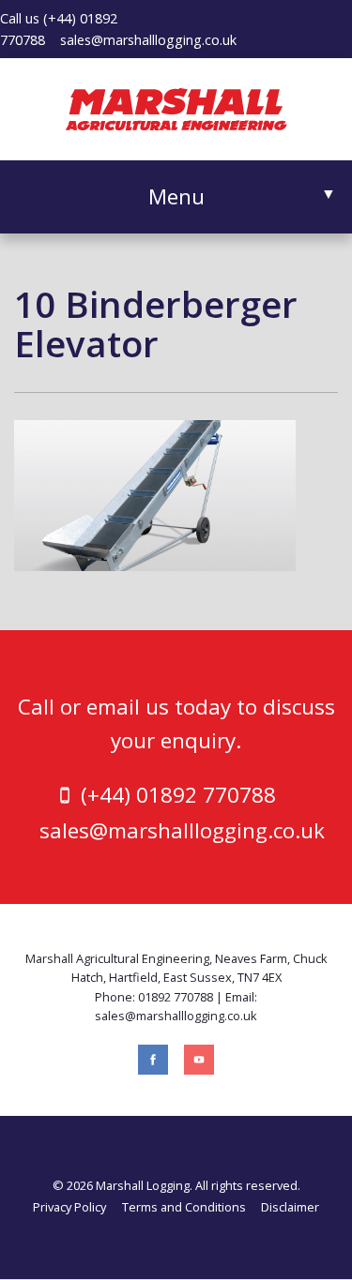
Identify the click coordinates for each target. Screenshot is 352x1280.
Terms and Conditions (184, 1206)
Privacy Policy (69, 1206)
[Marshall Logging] (176, 107)
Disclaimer (290, 1206)
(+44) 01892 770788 (178, 794)
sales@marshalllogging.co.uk (148, 40)
